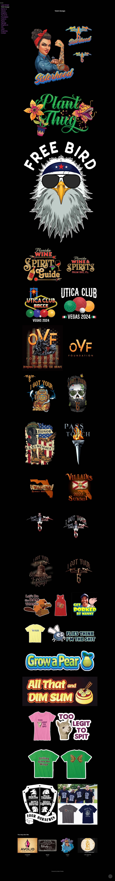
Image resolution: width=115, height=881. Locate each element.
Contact (3, 33)
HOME (1, 3)
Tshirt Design (5, 7)
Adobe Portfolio (60, 871)
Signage (3, 23)
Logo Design (5, 5)
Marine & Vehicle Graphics (4, 11)
